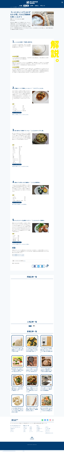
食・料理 (25, 428)
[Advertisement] (23, 299)
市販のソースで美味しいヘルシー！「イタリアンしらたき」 (20, 114)
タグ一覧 (12, 431)
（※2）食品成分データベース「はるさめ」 (18, 255)
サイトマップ (48, 431)
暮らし (25, 431)
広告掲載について (39, 428)
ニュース (31, 431)
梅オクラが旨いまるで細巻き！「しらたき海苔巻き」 (19, 204)
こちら (24, 260)
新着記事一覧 (13, 428)
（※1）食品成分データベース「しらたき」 (18, 254)
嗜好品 (31, 428)
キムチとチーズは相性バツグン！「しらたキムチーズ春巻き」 (20, 244)
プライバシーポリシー (40, 431)
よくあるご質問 (48, 428)
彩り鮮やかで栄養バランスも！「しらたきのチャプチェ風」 (20, 166)
